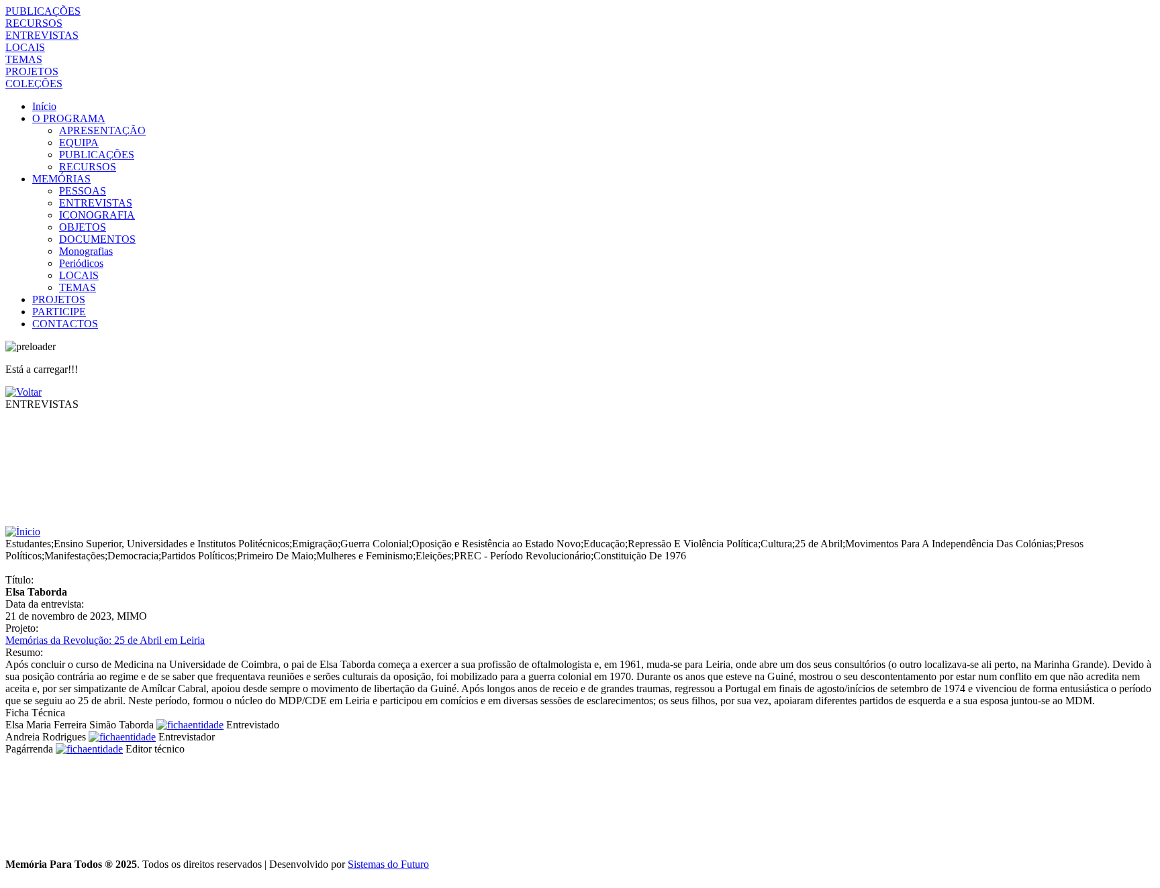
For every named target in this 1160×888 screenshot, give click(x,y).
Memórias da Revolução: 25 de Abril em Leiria (105, 640)
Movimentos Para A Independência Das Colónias (949, 543)
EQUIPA (79, 142)
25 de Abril (818, 543)
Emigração (315, 543)
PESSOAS (82, 191)
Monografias (86, 251)
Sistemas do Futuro (388, 864)
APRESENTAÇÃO (102, 130)
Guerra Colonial (374, 543)
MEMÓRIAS (61, 178)
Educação (604, 543)
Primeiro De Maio (275, 555)
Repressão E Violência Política (693, 543)
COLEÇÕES (33, 83)
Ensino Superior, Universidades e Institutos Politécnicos (171, 543)
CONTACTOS (65, 323)
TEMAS (23, 59)
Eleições (433, 555)
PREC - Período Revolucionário (522, 555)
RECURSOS (33, 23)
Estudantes (28, 543)
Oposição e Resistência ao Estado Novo (496, 543)
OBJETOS (82, 227)
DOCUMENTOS (97, 239)
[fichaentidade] (190, 724)
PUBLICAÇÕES (43, 11)
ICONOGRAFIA (97, 215)
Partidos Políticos (197, 555)
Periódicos (81, 263)
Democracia (132, 555)
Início (44, 106)
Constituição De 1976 (639, 555)
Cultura (776, 543)
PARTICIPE (59, 311)
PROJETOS (31, 71)
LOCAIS (25, 47)
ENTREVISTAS (42, 35)
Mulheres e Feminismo (364, 555)
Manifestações (74, 555)
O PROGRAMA (68, 118)
